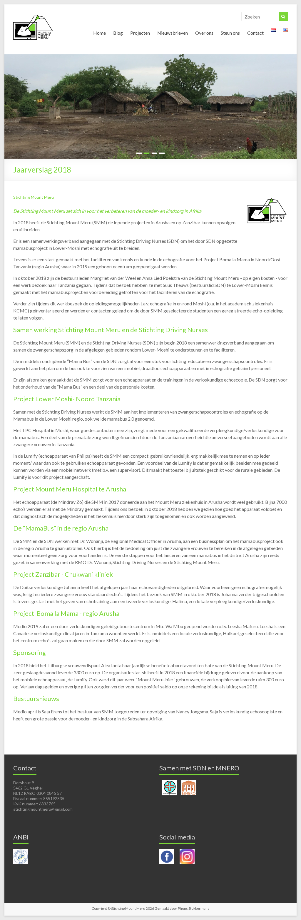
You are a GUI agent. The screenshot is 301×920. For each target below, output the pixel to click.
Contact (255, 33)
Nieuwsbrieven (172, 33)
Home (99, 33)
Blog (118, 33)
